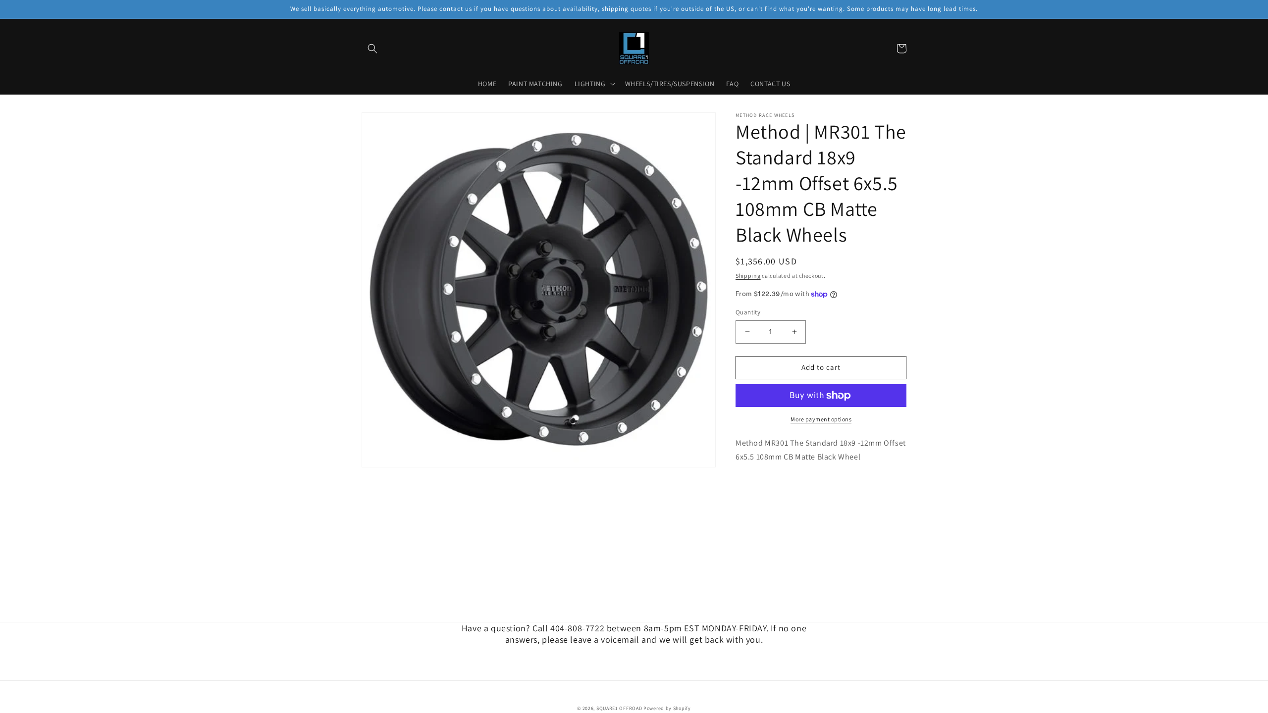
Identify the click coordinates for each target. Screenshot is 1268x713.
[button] (372, 48)
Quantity (748, 312)
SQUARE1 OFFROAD (619, 708)
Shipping (748, 275)
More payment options (821, 419)
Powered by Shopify (667, 708)
